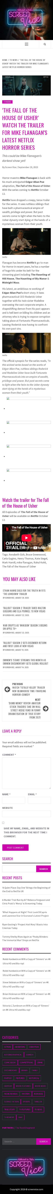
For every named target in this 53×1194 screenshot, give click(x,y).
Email (32, 794)
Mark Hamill (8, 562)
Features (20, 1078)
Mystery (26, 1093)
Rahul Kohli (40, 562)
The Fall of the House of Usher (19, 566)
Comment (9, 754)
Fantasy (8, 1078)
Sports (26, 1101)
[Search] (45, 44)
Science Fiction (11, 1101)
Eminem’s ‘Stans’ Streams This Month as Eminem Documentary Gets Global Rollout (25, 661)
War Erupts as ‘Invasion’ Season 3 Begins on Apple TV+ (25, 627)
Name (6, 794)
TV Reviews (9, 1117)
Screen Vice (11, 167)
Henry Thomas (25, 558)
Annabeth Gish (17, 554)
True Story (9, 1109)
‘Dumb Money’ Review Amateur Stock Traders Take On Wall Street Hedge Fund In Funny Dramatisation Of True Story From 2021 (24, 708)
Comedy (29, 1054)
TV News (7, 102)
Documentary (10, 1070)
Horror (8, 1086)
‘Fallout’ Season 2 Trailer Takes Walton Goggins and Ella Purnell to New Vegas (24, 609)
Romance (38, 1093)
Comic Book (10, 1062)
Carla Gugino (9, 558)
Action (7, 1046)
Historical (34, 1078)
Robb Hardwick (10, 959)
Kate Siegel (41, 558)
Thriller (38, 1101)
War (20, 1117)
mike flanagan (24, 562)
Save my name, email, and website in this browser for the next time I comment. (26, 832)
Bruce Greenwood (35, 554)
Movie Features (23, 1086)
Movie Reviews (11, 1093)
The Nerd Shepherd (24, 1127)
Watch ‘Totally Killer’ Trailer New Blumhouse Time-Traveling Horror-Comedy (29, 689)
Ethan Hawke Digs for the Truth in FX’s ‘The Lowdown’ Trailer (24, 592)
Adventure (20, 1046)
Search (7, 859)
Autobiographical (13, 1054)
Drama (24, 1070)
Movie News (40, 1086)
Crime (40, 1062)
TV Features (24, 1109)
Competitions (26, 1062)
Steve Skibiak (9, 982)
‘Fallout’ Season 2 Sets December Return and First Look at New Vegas (25, 644)
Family (35, 1070)
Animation (34, 1046)
